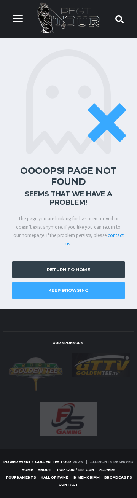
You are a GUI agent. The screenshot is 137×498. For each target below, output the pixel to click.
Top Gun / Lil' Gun (75, 470)
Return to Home (68, 269)
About (45, 470)
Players (107, 470)
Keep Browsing (68, 290)
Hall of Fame (54, 477)
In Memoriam (86, 477)
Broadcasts (118, 477)
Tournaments (20, 477)
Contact (68, 484)
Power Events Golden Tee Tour (37, 462)
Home (27, 470)
